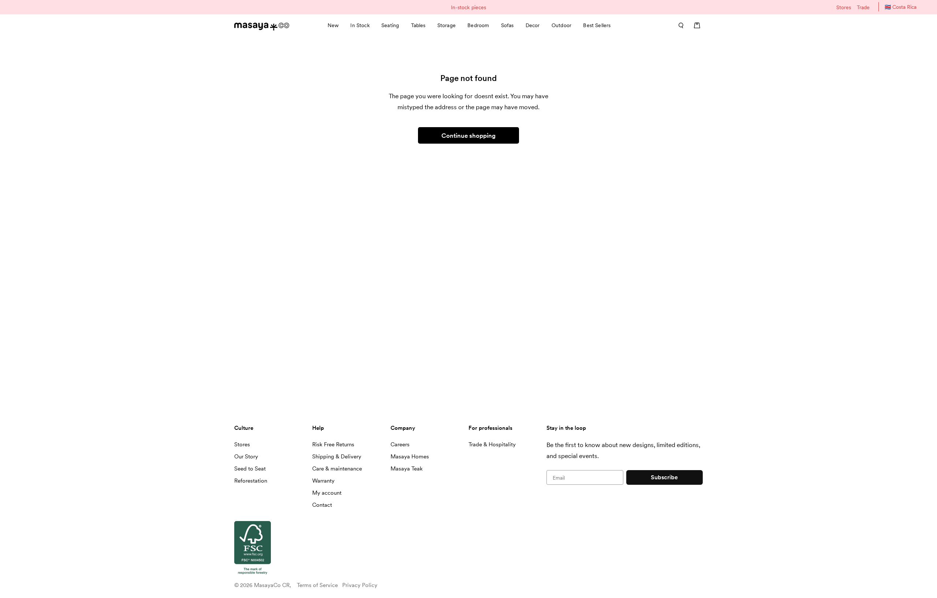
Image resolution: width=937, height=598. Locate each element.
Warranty (323, 480)
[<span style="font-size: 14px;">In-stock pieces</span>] (468, 7)
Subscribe (664, 477)
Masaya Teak (407, 468)
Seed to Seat (250, 468)
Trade (863, 7)
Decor (533, 25)
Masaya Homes (410, 456)
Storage (446, 25)
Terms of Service (317, 585)
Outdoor (561, 25)
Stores (843, 7)
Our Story (246, 456)
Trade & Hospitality (492, 444)
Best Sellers (597, 25)
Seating (390, 25)
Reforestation (250, 480)
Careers (400, 444)
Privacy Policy (359, 585)
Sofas (507, 25)
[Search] (678, 25)
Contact (322, 505)
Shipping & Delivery (336, 456)
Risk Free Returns (333, 444)
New (333, 25)
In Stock (359, 25)
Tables (418, 25)
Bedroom (478, 25)
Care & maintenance (337, 468)
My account (326, 493)
